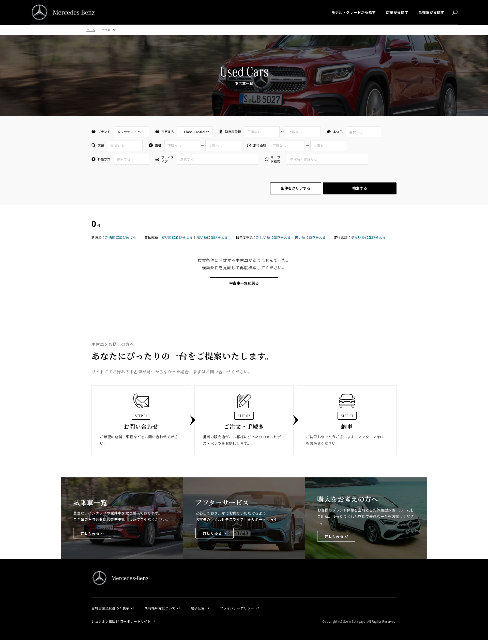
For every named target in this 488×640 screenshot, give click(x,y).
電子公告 (197, 608)
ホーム (90, 30)
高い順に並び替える (212, 237)
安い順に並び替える (176, 237)
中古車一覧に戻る (244, 283)
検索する (359, 188)
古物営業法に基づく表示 (110, 608)
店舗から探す (397, 12)
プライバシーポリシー (237, 608)
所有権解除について (160, 608)
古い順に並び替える (310, 237)
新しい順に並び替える (273, 237)
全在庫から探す (431, 12)
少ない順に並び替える (368, 237)
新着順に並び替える (120, 237)
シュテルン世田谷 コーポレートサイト (121, 621)
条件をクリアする (295, 188)
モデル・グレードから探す (353, 12)
